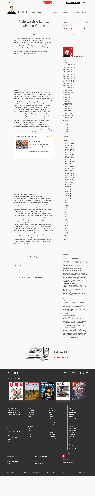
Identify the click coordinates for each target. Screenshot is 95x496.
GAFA (29, 434)
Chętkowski (72, 416)
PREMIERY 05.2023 (69, 159)
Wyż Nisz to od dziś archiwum (69, 300)
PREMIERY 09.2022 (69, 172)
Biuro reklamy (10, 456)
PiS (8, 433)
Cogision (49, 472)
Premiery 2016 (67, 197)
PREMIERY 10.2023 (69, 177)
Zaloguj (84, 2)
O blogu (65, 62)
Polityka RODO (38, 461)
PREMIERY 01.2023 (69, 145)
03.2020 (66, 225)
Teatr (50, 418)
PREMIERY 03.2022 (69, 151)
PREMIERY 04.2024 (68, 101)
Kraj (8, 428)
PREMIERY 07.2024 (68, 108)
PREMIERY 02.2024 (68, 94)
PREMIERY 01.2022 (69, 144)
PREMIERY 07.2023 (69, 167)
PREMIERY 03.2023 (69, 152)
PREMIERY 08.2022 (69, 168)
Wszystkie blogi (73, 418)
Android (66, 459)
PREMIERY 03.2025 (68, 99)
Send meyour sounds (75, 250)
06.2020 (66, 230)
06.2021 (66, 209)
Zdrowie (51, 432)
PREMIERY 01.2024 (68, 90)
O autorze (65, 60)
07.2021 (66, 211)
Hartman (71, 410)
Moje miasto (72, 434)
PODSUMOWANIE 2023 (69, 85)
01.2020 (66, 221)
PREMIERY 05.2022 (69, 158)
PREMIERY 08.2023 (69, 170)
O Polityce (9, 463)
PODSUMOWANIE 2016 (69, 73)
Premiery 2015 (67, 195)
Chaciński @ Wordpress (69, 298)
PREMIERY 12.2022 (69, 182)
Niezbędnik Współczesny (13, 414)
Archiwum (72, 440)
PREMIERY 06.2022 (69, 161)
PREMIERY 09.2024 (68, 112)
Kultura (50, 405)
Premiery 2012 (67, 190)
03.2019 (66, 126)
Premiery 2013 (67, 191)
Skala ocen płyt (67, 119)
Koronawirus (10, 423)
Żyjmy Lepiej (10, 418)
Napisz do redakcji (11, 458)
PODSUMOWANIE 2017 (69, 75)
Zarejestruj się (38, 277)
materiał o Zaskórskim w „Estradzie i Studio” (28, 224)
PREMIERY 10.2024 (68, 113)
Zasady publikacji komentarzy (41, 456)
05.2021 (66, 207)
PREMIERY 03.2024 (68, 98)
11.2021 (65, 218)
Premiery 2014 (67, 193)
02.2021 (66, 202)
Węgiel (30, 430)
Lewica (9, 435)
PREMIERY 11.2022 (68, 179)
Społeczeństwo (73, 430)
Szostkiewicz (72, 412)
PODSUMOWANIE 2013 (69, 68)
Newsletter (65, 372)
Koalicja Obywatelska (12, 437)
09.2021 (66, 214)
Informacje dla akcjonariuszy (41, 466)
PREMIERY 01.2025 (68, 92)
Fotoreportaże (72, 438)
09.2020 (66, 235)
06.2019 (66, 131)
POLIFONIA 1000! (67, 89)
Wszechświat (52, 434)
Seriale (50, 414)
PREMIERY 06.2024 (68, 106)
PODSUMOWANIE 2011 (69, 64)
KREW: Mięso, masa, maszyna (69, 327)
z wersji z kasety (44, 236)
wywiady (84, 12)
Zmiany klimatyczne (54, 438)
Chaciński (71, 414)
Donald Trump (31, 412)
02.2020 (66, 223)
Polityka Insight (24, 472)
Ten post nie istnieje (74, 39)
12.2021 (65, 220)
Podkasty (71, 436)
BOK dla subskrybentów (12, 461)
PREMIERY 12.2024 (68, 117)
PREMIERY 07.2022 (69, 165)
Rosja (29, 416)
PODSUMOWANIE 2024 (69, 87)
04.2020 (66, 227)
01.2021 (66, 200)
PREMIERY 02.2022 (69, 147)
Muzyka (51, 410)
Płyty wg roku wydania (66, 12)
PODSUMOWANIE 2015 (69, 71)
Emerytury (30, 426)
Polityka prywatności (40, 458)
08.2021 (66, 213)
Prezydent (10, 439)
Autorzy (71, 443)
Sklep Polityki (72, 449)
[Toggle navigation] (9, 2)
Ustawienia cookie (39, 463)
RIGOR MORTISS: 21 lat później (69, 315)
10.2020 (66, 237)
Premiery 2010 (67, 186)
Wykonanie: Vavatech (63, 472)
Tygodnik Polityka (11, 408)
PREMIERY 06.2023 (69, 163)
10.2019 (66, 138)
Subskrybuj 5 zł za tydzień (60, 357)
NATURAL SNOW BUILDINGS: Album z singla (72, 270)
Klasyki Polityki (73, 432)
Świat (29, 405)
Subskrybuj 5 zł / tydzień (72, 2)
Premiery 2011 (67, 188)
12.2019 (65, 142)
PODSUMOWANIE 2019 (69, 78)
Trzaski (66, 254)
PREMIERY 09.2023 (69, 174)
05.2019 (66, 129)
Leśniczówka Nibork (36, 472)
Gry (50, 420)
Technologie (52, 436)
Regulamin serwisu (39, 453)
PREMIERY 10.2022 (69, 175)
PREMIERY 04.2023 (69, 156)
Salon (8, 416)
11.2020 (66, 239)
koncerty (76, 12)
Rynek (29, 423)
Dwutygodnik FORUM (11, 472)
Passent (71, 408)
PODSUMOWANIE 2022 (69, 83)
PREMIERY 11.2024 (68, 115)
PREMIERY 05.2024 (68, 105)
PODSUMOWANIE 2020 (69, 80)
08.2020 (66, 234)
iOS (63, 459)
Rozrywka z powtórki (75, 35)
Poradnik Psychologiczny (13, 412)
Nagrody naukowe (53, 440)
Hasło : (19, 269)
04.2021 (66, 205)
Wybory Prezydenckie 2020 (14, 431)
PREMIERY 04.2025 (68, 103)
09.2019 (66, 136)
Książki (50, 408)
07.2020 (66, 232)
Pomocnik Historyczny (12, 410)
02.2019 (66, 124)
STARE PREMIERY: (68, 121)
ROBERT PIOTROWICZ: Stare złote (70, 283)
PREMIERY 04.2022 (69, 154)
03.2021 (66, 204)
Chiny (29, 418)
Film (50, 412)
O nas (70, 447)
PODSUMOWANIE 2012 (69, 66)
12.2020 (66, 241)
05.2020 (66, 228)
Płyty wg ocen (54, 12)
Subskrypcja (73, 372)
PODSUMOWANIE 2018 (69, 76)
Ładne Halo (53, 472)
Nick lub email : (18, 265)
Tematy (71, 445)
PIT (29, 428)
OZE (29, 432)
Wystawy (51, 416)
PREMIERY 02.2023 (69, 149)
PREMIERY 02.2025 (68, 96)
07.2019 (66, 133)
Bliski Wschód (31, 414)
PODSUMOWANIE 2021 (69, 82)
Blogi (70, 405)
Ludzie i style (72, 428)
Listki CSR (30, 436)
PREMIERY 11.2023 (68, 181)
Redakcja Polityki (11, 453)
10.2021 (66, 216)
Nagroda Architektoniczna (55, 425)
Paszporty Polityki (53, 423)
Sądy (8, 441)
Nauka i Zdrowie (52, 429)
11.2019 (65, 140)
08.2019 (66, 135)
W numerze (9, 405)
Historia (71, 426)
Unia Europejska (32, 410)
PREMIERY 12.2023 (69, 184)
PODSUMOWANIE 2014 (69, 69)
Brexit (29, 408)
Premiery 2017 (67, 198)
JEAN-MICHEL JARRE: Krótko (69, 257)
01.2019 (66, 122)
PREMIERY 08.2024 (68, 110)
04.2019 (66, 128)
